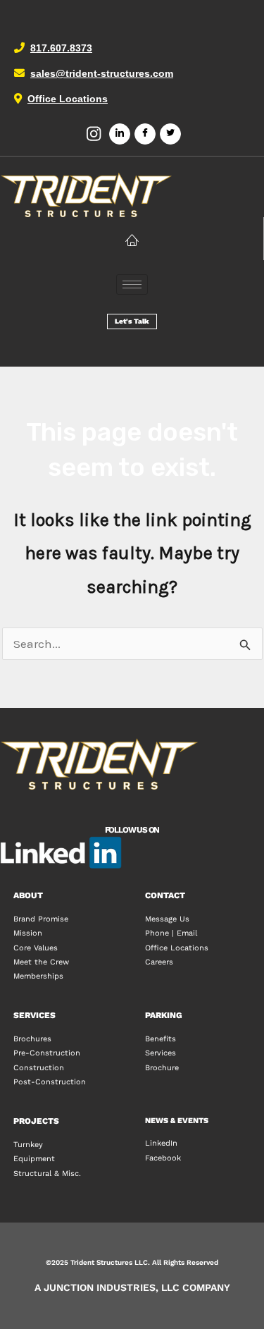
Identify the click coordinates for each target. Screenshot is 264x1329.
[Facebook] (145, 134)
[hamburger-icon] (132, 284)
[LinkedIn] (119, 134)
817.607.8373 (61, 48)
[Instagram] (94, 134)
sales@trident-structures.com (101, 73)
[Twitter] (170, 134)
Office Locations (67, 98)
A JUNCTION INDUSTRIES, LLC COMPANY (132, 1287)
